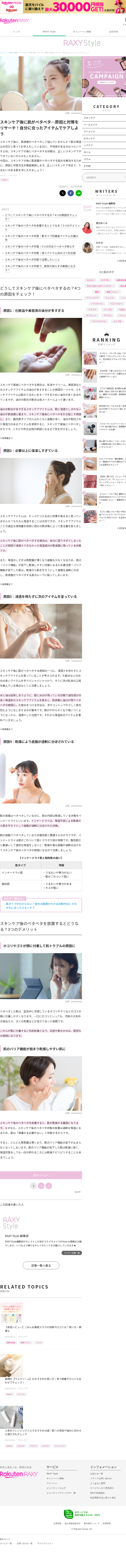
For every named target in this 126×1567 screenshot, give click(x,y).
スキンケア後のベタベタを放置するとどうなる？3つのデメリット (42, 227)
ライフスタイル (99, 321)
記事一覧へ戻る (41, 1265)
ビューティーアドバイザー (59, 1493)
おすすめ (21, 1446)
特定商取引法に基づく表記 (103, 1497)
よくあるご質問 (97, 1483)
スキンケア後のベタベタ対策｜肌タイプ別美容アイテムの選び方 (41, 238)
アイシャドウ (92, 297)
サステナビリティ (45, 1543)
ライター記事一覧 (72, 1252)
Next (78, 1191)
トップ (16, 31)
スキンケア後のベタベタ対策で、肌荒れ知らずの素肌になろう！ (40, 268)
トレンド (110, 297)
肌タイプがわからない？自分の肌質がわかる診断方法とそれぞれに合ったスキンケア (41, 906)
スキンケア (13, 175)
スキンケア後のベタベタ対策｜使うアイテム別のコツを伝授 (40, 253)
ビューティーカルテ (56, 1488)
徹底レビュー (26, 1342)
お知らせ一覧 (96, 1473)
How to (4, 179)
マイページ (52, 1483)
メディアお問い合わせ (101, 1478)
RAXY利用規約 (97, 1493)
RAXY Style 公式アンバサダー (100, 286)
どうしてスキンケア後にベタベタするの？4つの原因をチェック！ (41, 217)
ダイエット (91, 315)
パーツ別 (108, 309)
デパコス (45, 1446)
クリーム (21, 1394)
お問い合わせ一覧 (24, 1543)
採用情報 (107, 1523)
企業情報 (57, 1523)
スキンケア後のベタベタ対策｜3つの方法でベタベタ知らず (40, 246)
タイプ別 (117, 321)
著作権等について (91, 1523)
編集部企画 (11, 1342)
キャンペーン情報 (82, 31)
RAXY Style (49, 31)
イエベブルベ (116, 303)
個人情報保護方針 (72, 1523)
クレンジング (59, 1446)
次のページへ (41, 1175)
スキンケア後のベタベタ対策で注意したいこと (32, 259)
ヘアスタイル (97, 303)
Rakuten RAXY (14, 21)
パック (38, 1342)
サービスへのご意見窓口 (102, 1488)
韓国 (97, 291)
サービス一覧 (6, 1543)
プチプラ (33, 1446)
